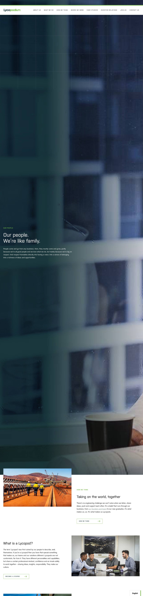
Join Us (123, 10)
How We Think (62, 10)
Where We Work (77, 10)
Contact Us (134, 10)
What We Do (49, 10)
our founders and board (98, 509)
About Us (37, 10)
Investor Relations (109, 10)
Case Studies (92, 10)
